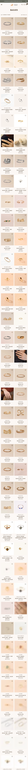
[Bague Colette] (7, 431)
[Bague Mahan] (7, 318)
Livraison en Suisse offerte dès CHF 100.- (13, 1)
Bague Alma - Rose (20, 210)
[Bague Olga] (7, 394)
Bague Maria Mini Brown (20, 289)
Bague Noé (7, 459)
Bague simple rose (7, 150)
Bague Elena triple (20, 327)
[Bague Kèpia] (20, 61)
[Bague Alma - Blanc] (20, 469)
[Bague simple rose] (7, 140)
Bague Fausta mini (20, 309)
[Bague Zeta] (20, 569)
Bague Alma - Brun (7, 210)
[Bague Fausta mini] (20, 299)
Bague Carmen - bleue (7, 676)
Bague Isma (21, 51)
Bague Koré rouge (7, 695)
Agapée (7, 69)
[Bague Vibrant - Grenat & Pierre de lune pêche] (7, 527)
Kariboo (21, 326)
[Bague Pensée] (20, 548)
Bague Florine (20, 441)
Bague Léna (7, 714)
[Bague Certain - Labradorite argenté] (20, 527)
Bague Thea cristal (7, 752)
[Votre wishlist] (24, 5)
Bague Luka (21, 459)
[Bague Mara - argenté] (7, 42)
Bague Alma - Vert (7, 229)
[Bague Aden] (7, 356)
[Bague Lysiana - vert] (20, 259)
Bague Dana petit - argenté (7, 618)
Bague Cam (7, 384)
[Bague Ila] (7, 469)
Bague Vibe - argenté (7, 733)
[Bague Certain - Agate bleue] (20, 181)
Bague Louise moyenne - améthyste (7, 579)
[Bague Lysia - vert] (7, 279)
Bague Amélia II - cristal (21, 249)
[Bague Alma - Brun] (7, 201)
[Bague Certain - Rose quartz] (20, 761)
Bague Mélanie (20, 346)
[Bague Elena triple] (20, 318)
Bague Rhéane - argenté (21, 171)
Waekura (7, 31)
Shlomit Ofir (7, 108)
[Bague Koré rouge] (7, 686)
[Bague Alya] (20, 488)
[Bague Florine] (20, 431)
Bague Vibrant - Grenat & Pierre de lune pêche (7, 538)
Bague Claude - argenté (7, 130)
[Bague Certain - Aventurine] (7, 761)
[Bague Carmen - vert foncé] (7, 647)
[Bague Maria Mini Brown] (20, 279)
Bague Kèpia (21, 70)
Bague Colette (7, 441)
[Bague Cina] (7, 412)
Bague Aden (7, 365)
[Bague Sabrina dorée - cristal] (7, 100)
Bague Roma (21, 33)
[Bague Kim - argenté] (7, 181)
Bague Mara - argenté (7, 51)
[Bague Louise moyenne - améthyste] (7, 569)
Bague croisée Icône (20, 130)
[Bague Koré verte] (20, 667)
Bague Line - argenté (20, 109)
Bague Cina (7, 422)
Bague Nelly (21, 422)
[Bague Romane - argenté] (7, 161)
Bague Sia (20, 365)
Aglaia (20, 108)
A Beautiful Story (20, 188)
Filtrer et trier (6, 14)
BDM (21, 128)
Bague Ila (7, 478)
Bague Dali (20, 617)
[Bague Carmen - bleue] (7, 667)
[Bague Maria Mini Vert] (7, 299)
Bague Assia (21, 89)
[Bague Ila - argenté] (7, 23)
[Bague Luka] (20, 450)
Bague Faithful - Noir (20, 598)
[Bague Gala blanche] (20, 686)
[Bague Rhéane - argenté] (20, 161)
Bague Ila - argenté (7, 33)
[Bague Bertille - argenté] (7, 80)
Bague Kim (20, 403)
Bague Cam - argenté (7, 346)
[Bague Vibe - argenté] (7, 723)
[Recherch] (22, 5)
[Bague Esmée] (7, 239)
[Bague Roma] (20, 23)
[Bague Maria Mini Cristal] (20, 140)
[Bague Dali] (20, 608)
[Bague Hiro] (20, 628)
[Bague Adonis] (20, 220)
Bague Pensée (20, 558)
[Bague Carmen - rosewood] (20, 647)
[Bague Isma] (20, 42)
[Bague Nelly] (20, 412)
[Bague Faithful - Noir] (20, 589)
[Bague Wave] (7, 488)
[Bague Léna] (7, 705)
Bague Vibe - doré (20, 733)
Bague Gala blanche (20, 695)
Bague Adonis (20, 229)
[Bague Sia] (20, 356)
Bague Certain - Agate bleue (20, 191)
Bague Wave (7, 497)
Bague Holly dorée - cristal (7, 269)
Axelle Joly (20, 514)
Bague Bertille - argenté (7, 90)
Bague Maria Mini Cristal (20, 150)
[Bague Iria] (7, 507)
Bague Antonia (7, 598)
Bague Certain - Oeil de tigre (7, 558)
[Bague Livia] (20, 705)
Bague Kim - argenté (7, 190)
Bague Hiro (21, 637)
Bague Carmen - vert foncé (7, 657)
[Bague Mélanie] (20, 337)
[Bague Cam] (7, 375)
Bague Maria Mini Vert (7, 309)
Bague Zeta (20, 578)
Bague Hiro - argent (7, 637)
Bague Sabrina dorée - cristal (7, 110)
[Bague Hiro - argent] (7, 628)
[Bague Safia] (20, 742)
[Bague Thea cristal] (7, 742)
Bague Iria (7, 516)
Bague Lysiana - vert (20, 268)
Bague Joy (20, 384)
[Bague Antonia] (7, 589)
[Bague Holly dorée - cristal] (7, 259)
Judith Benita (7, 636)
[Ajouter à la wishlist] (12, 18)
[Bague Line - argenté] (20, 100)
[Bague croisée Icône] (20, 120)
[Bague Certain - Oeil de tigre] (7, 548)
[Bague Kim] (20, 394)
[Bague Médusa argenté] (20, 507)
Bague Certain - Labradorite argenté (20, 537)
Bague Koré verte (20, 676)
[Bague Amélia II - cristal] (20, 239)
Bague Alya (20, 497)
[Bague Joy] (20, 375)
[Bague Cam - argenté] (7, 337)
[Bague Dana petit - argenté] (7, 608)
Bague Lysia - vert (7, 288)
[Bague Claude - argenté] (7, 120)
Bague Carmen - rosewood (21, 657)
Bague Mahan (7, 327)
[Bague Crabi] (7, 61)
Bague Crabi (7, 70)
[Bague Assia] (20, 80)
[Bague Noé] (7, 450)
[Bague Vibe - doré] (20, 723)
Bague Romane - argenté (7, 171)
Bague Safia (21, 752)
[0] (26, 5)
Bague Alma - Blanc (21, 478)
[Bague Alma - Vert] (7, 220)
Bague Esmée (7, 248)
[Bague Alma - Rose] (20, 201)
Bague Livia (21, 714)
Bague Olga (7, 403)
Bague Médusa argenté (20, 517)
